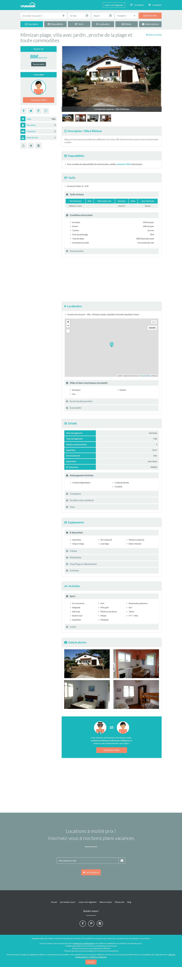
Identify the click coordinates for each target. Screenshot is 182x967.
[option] (68, 117)
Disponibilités (56, 24)
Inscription (139, 5)
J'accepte (91, 962)
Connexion (157, 5)
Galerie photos (151, 24)
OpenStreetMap (145, 376)
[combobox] (126, 16)
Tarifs (80, 24)
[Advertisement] (112, 279)
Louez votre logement (114, 5)
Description (32, 24)
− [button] (68, 325)
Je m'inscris (92, 872)
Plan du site (119, 902)
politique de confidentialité (83, 943)
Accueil (54, 902)
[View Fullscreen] (68, 331)
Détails (127, 24)
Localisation (103, 24)
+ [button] (68, 321)
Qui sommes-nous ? (68, 902)
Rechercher (151, 15)
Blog (129, 902)
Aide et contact (105, 902)
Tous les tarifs (38, 64)
